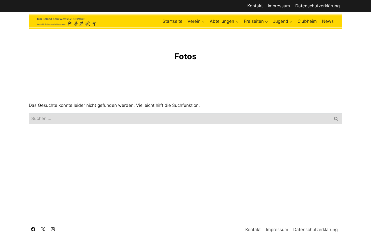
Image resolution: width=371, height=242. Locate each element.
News (328, 21)
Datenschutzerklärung (317, 5)
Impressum (279, 5)
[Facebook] (33, 229)
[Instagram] (52, 229)
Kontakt (255, 5)
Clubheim (307, 21)
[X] (43, 229)
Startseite (172, 21)
